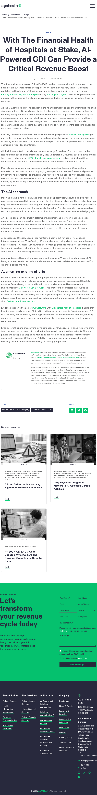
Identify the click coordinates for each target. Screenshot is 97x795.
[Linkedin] (79, 772)
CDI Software (39, 308)
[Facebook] (79, 777)
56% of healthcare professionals (45, 158)
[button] (72, 410)
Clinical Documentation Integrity (15, 410)
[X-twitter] (84, 772)
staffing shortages (56, 95)
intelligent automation (69, 358)
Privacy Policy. (82, 658)
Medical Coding (22, 475)
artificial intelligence (79, 135)
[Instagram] (89, 772)
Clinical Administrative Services (20, 472)
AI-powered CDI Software (31, 288)
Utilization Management (74, 477)
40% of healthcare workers (21, 301)
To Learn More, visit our (73, 658)
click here (63, 631)
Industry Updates (13, 547)
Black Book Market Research (67, 308)
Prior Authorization (22, 477)
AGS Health (36, 352)
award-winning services (46, 358)
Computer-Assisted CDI (42, 410)
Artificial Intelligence (64, 472)
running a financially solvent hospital (20, 95)
